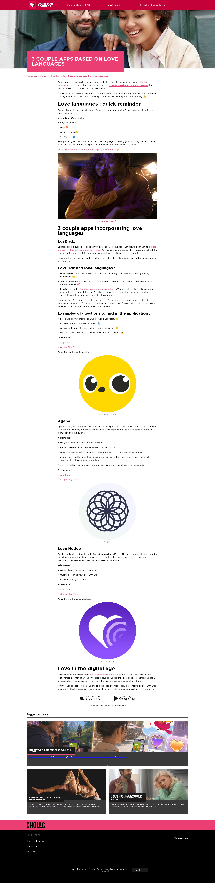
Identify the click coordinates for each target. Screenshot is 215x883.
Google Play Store (69, 347)
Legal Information (78, 869)
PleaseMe (31, 852)
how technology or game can (103, 675)
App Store (65, 342)
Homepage (32, 76)
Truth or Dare (33, 846)
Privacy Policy (95, 869)
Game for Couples (35, 841)
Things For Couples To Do (152, 5)
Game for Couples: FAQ (78, 5)
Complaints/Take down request (114, 870)
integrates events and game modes (96, 289)
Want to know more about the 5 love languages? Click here (87, 149)
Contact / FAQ (181, 838)
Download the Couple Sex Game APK (107, 706)
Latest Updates (114, 5)
